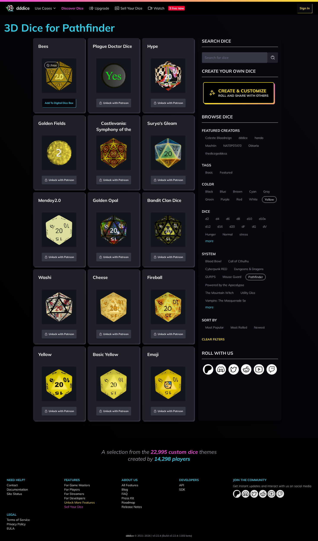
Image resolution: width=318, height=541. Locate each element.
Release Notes (132, 507)
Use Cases (43, 8)
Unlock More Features (79, 502)
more (209, 241)
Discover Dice (72, 8)
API (181, 485)
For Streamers (74, 494)
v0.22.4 (157, 535)
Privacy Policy (16, 524)
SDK (182, 489)
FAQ (125, 494)
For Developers (74, 498)
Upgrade (102, 8)
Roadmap (128, 502)
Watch (159, 8)
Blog (125, 489)
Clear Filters (213, 339)
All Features (130, 485)
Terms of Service (18, 520)
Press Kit (128, 498)
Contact (12, 485)
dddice (130, 535)
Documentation (17, 489)
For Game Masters (77, 485)
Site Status (14, 494)
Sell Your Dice (131, 8)
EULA (10, 528)
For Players (72, 489)
